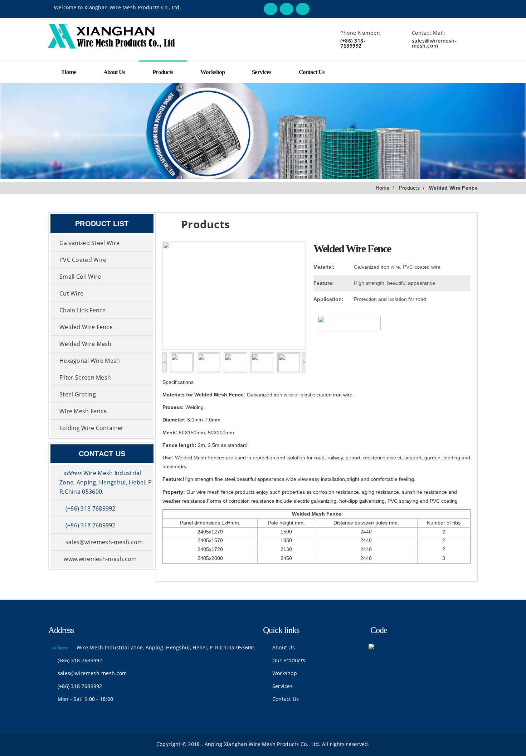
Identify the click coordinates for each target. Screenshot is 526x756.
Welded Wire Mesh (85, 344)
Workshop (212, 72)
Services (261, 72)
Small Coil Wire (80, 277)
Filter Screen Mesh (85, 377)
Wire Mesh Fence (83, 411)
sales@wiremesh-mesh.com (434, 43)
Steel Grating (77, 394)
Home (69, 72)
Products (162, 72)
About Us (114, 72)
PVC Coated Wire (83, 260)
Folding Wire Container (91, 428)
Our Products (288, 660)
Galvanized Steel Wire (89, 243)
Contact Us (312, 72)
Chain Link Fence (82, 310)
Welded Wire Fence (86, 327)
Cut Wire (71, 293)
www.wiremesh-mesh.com (100, 559)
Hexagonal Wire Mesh (89, 361)
